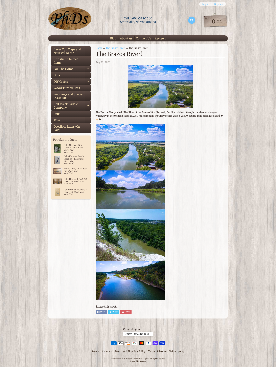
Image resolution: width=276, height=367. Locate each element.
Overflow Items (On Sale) (67, 128)
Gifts (72, 75)
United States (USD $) (137, 333)
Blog (113, 38)
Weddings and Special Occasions (72, 96)
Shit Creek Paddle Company (72, 106)
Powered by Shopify (138, 361)
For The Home (72, 69)
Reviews (160, 38)
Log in (205, 4)
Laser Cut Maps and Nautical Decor (72, 51)
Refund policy (177, 351)
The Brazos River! (115, 48)
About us (126, 38)
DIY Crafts (72, 82)
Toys (72, 120)
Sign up (218, 4)
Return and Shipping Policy (130, 351)
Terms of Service (157, 351)
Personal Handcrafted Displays (137, 359)
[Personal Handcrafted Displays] (69, 20)
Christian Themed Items (66, 60)
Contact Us (143, 38)
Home (99, 48)
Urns (57, 114)
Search (95, 351)
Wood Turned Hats (67, 88)
